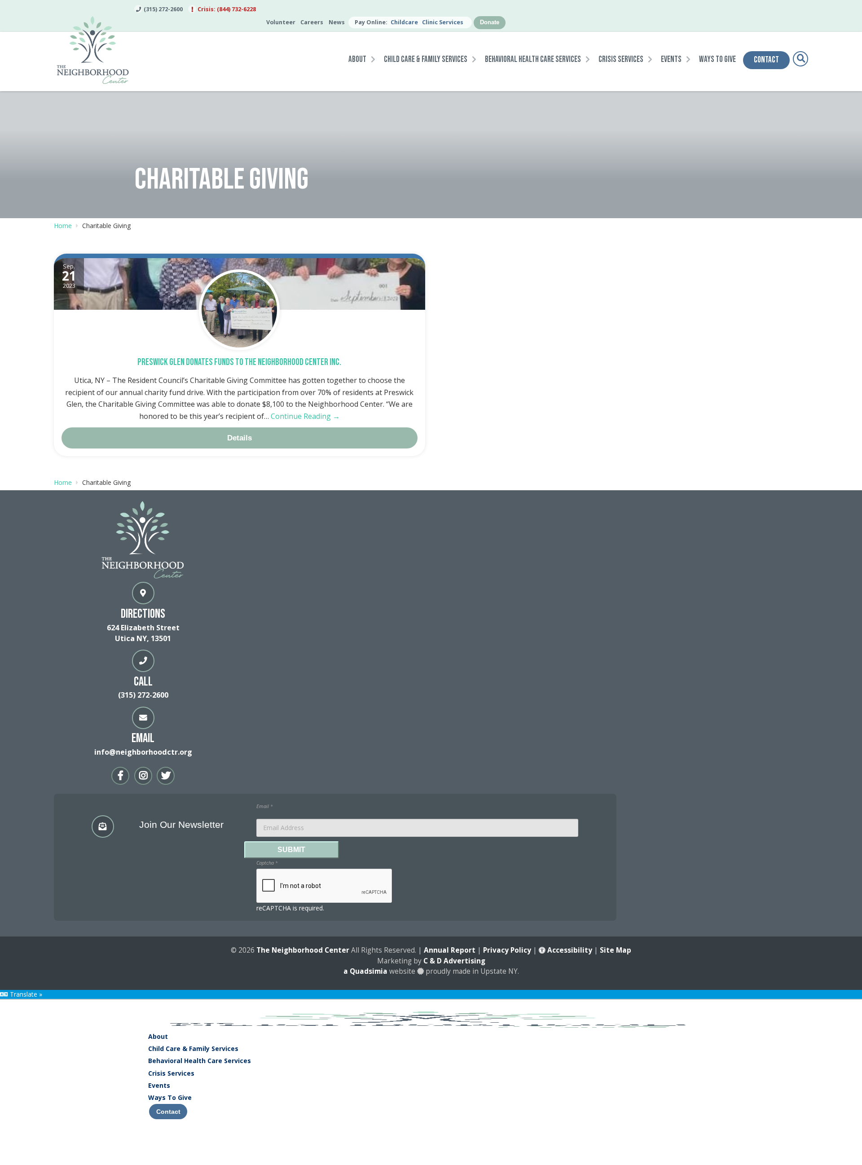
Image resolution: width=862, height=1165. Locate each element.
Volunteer (280, 22)
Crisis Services (171, 1073)
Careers (311, 22)
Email (264, 806)
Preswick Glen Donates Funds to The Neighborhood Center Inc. (239, 362)
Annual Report (449, 950)
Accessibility (568, 950)
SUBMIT (291, 849)
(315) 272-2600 (162, 9)
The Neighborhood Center (302, 950)
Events (159, 1085)
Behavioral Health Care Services (199, 1060)
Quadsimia (368, 971)
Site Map (615, 950)
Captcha (266, 862)
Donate (489, 22)
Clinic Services (442, 22)
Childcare (404, 22)
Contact (168, 1111)
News (337, 22)
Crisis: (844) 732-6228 (226, 9)
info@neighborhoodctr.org (143, 752)
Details (239, 438)
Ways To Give (170, 1097)
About (158, 1036)
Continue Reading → (305, 416)
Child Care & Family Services (193, 1048)
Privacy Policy (507, 950)
